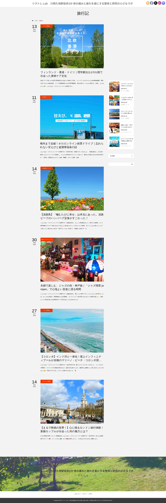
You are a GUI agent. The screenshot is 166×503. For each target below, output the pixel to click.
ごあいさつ (77, 494)
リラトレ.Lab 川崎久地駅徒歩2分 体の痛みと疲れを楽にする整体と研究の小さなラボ (82, 3)
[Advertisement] (121, 50)
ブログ (84, 494)
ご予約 (90, 494)
